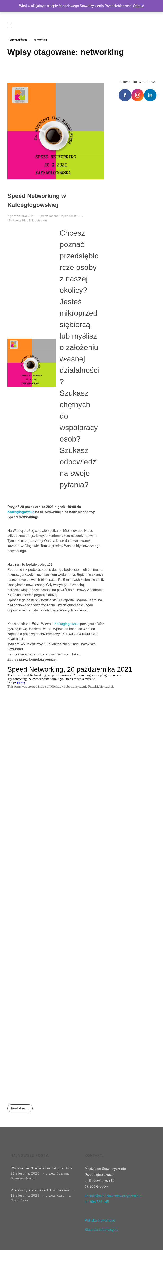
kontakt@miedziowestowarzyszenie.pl (113, 1196)
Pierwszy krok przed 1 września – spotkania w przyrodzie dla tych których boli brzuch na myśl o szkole (42, 1190)
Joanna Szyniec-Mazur (64, 216)
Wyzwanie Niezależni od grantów (41, 1168)
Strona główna (18, 39)
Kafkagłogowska (21, 512)
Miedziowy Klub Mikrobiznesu (27, 220)
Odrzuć (138, 6)
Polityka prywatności (100, 1220)
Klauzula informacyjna (102, 1230)
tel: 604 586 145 (97, 1202)
